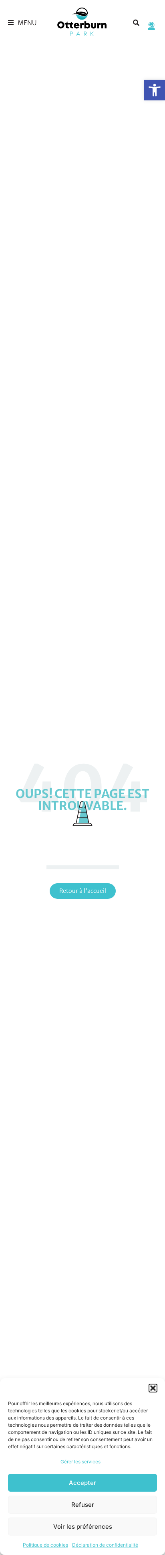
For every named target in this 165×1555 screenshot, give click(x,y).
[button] (154, 90)
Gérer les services (80, 1462)
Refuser (82, 1504)
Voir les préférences (82, 1526)
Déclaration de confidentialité (105, 1545)
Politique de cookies (45, 1545)
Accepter (82, 1482)
